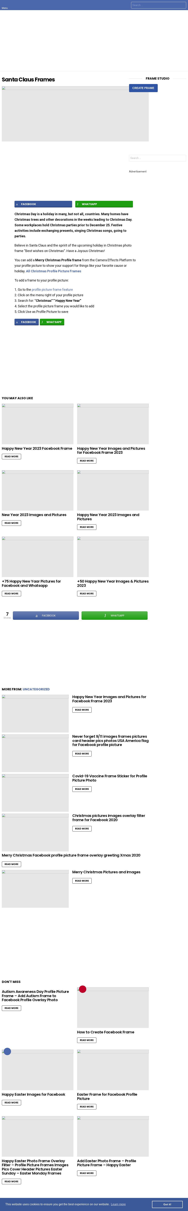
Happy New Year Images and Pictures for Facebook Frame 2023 (111, 450)
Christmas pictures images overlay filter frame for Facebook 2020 (108, 817)
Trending (82, 989)
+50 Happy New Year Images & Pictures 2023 (113, 583)
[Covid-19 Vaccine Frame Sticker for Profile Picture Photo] (35, 793)
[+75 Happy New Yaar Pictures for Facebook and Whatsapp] (37, 557)
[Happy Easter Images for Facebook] (37, 1070)
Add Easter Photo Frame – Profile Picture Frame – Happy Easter (106, 1163)
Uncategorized (36, 689)
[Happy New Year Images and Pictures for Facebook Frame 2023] (113, 424)
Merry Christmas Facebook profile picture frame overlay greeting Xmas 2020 (71, 855)
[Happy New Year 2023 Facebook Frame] (37, 424)
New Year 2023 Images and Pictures (34, 514)
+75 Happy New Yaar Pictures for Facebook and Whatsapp (31, 583)
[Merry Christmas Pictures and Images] (35, 889)
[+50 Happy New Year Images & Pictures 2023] (113, 557)
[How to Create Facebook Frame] (113, 1007)
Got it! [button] (167, 1204)
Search (182, 5)
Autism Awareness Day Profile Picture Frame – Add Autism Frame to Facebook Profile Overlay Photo (35, 995)
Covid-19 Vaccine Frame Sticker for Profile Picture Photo (109, 778)
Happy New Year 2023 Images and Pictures (108, 517)
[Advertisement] (94, 40)
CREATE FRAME (143, 88)
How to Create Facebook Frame (105, 1032)
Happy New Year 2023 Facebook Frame (37, 448)
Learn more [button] (118, 1204)
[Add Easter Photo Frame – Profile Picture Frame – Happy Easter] (113, 1136)
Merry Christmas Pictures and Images (106, 872)
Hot (7, 1051)
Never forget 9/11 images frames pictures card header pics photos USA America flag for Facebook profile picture (110, 740)
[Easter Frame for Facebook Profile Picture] (113, 1070)
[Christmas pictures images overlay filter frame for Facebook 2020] (35, 832)
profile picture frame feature (52, 289)
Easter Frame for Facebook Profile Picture (107, 1096)
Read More (11, 456)
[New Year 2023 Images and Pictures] (37, 490)
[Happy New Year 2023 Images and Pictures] (113, 490)
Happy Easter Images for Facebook (33, 1094)
